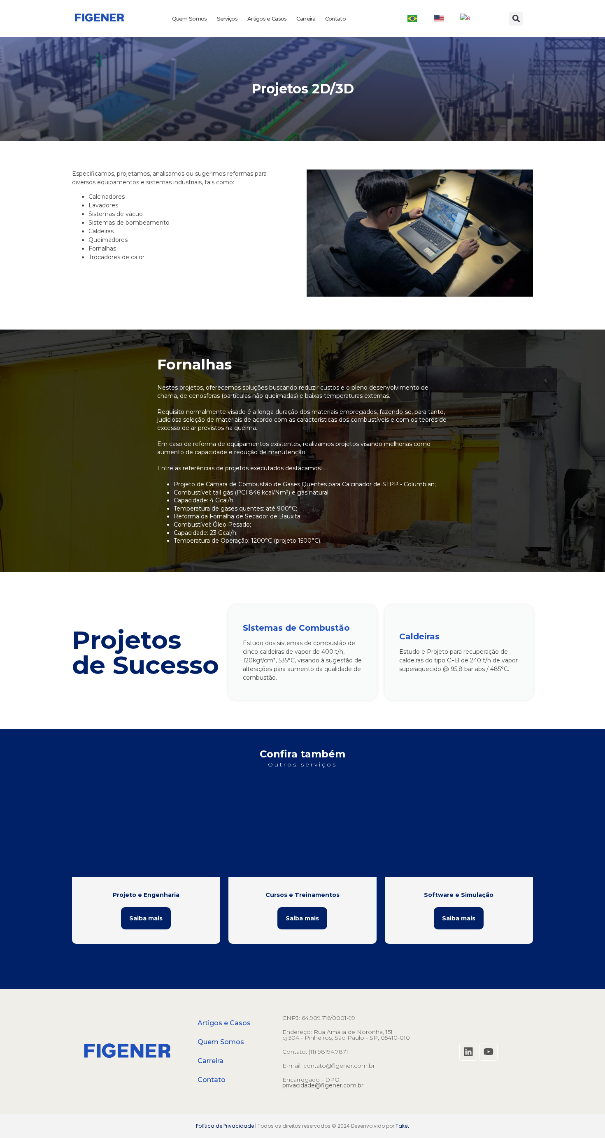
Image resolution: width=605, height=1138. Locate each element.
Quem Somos (189, 18)
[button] (516, 19)
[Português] (412, 18)
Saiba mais (146, 918)
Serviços (227, 18)
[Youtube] (488, 1052)
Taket (402, 1125)
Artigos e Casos (267, 18)
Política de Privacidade (225, 1125)
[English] (439, 18)
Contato (335, 18)
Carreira (305, 18)
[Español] (465, 18)
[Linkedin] (468, 1052)
